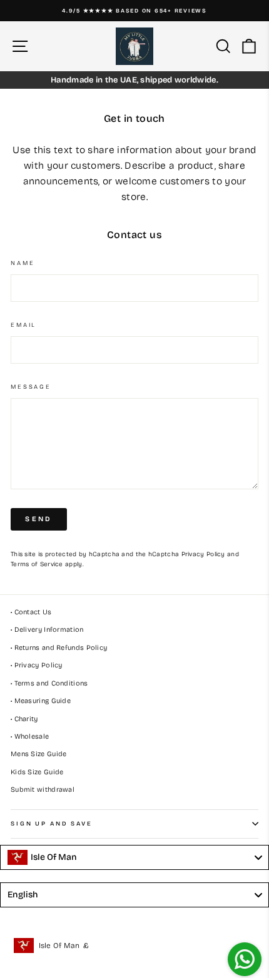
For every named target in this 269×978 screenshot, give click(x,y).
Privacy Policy (203, 554)
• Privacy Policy (37, 665)
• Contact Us (31, 612)
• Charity (24, 719)
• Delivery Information (47, 630)
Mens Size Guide (39, 754)
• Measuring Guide (41, 701)
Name (22, 263)
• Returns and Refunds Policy (59, 648)
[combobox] (134, 857)
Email (23, 325)
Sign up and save (52, 823)
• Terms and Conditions (49, 683)
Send (38, 519)
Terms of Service (37, 564)
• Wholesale (30, 736)
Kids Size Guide (37, 772)
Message (31, 387)
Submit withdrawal (42, 790)
